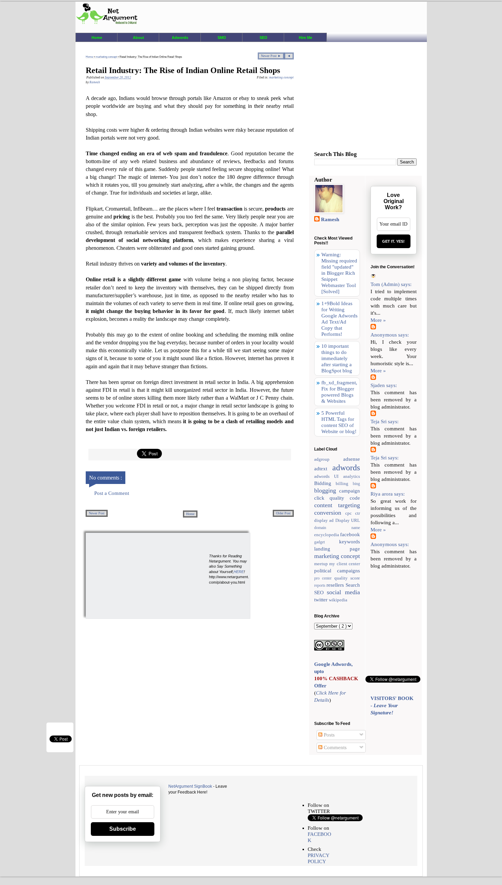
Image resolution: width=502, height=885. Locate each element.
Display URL (347, 520)
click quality (332, 498)
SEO (263, 37)
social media (343, 592)
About (138, 37)
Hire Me (305, 37)
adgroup (329, 459)
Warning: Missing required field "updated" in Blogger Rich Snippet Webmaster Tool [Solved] (339, 273)
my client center (344, 563)
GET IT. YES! (393, 241)
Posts (328, 735)
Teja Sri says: (385, 421)
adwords (346, 467)
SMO (222, 37)
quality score (347, 578)
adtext (323, 468)
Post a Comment (111, 493)
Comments (334, 747)
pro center (324, 578)
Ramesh (330, 219)
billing (344, 483)
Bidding (325, 483)
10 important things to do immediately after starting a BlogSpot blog (336, 358)
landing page (337, 549)
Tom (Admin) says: (391, 284)
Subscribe (122, 829)
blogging (326, 490)
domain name (337, 527)
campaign (349, 491)
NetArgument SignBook (190, 786)
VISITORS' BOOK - (392, 705)
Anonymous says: (390, 335)
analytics (351, 476)
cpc (350, 513)
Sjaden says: (384, 385)
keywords (349, 541)
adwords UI (329, 476)
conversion (329, 512)
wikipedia (338, 599)
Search (353, 585)
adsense (351, 459)
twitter (321, 599)
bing (356, 483)
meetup (322, 563)
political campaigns (337, 570)
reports (320, 585)
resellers (336, 585)
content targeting (337, 505)
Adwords (180, 37)
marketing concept (106, 56)
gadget (326, 542)
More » (378, 320)
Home (97, 37)
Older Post (283, 513)
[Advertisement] (137, 575)
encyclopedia (327, 534)
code (355, 498)
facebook (350, 534)
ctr (357, 513)
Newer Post (96, 513)
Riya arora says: (388, 494)
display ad (324, 520)
